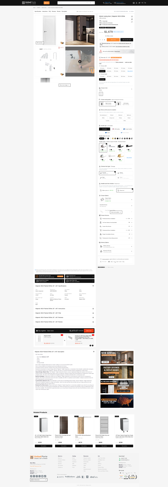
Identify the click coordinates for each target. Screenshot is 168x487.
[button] (49, 276)
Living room (111, 117)
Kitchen (51, 300)
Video (85, 465)
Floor (73, 467)
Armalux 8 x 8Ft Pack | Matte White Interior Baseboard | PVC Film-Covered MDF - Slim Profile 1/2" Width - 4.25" (84, 337)
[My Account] (136, 3)
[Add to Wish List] (132, 16)
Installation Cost (101, 459)
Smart (108, 132)
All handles (104, 129)
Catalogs (60, 461)
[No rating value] (101, 267)
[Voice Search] (90, 3)
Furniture (74, 459)
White (80, 291)
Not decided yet (103, 115)
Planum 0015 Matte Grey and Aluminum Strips (102, 436)
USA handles (117, 129)
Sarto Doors (117, 51)
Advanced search (87, 469)
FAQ (84, 471)
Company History (61, 459)
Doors (73, 458)
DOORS (38, 7)
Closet (129, 117)
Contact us (60, 467)
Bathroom (52, 299)
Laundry (107, 120)
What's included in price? (118, 31)
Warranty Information (102, 469)
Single (80, 295)
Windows (74, 465)
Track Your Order (101, 458)
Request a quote (87, 458)
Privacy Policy (101, 467)
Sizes (99, 461)
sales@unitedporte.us (120, 3)
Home (34, 7)
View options (43, 445)
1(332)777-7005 (108, 3)
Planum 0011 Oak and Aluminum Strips (83, 436)
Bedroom (56, 299)
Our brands (60, 465)
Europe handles (128, 129)
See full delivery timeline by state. (123, 46)
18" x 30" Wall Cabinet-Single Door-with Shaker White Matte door (43, 436)
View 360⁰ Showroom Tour (35, 466)
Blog (84, 467)
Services (60, 463)
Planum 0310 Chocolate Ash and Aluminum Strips (63, 436)
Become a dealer (87, 459)
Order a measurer (119, 62)
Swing (37, 299)
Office (103, 117)
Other (125, 120)
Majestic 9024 (47, 335)
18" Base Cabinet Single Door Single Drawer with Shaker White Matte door (124, 436)
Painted (66, 295)
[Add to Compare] (132, 19)
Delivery (99, 463)
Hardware (74, 461)
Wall (73, 463)
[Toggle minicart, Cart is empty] (145, 3)
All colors (102, 138)
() (106, 35)
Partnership (86, 461)
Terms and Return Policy (103, 471)
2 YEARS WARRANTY (105, 259)
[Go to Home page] (29, 2)
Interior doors (44, 7)
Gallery (85, 463)
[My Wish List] (142, 3)
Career (99, 465)
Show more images (64, 85)
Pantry (59, 299)
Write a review (110, 35)
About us (60, 458)
